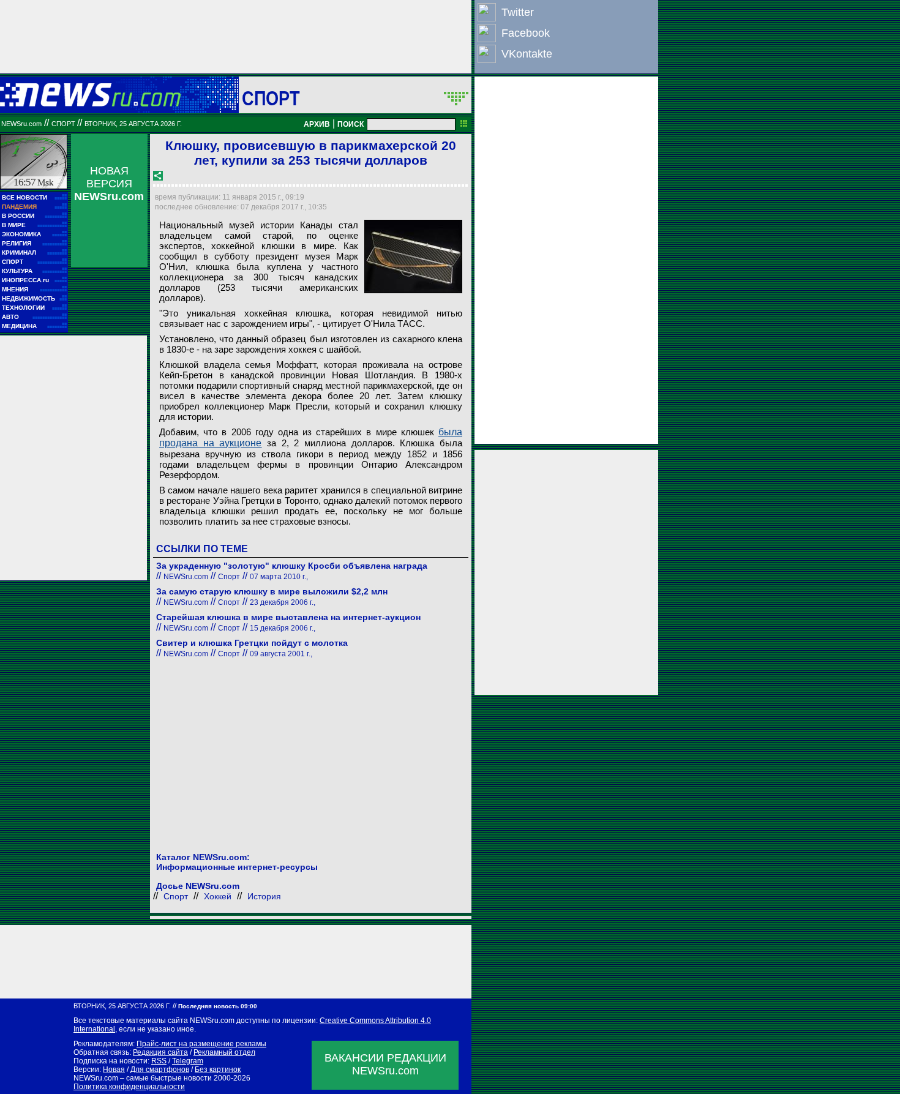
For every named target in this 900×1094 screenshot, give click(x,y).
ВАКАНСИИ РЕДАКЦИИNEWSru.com (385, 1064)
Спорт (271, 98)
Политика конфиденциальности (129, 1086)
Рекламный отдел (224, 1052)
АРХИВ (317, 124)
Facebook (525, 33)
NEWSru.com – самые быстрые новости (142, 1078)
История (264, 896)
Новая (114, 1069)
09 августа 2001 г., (281, 654)
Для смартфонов (159, 1069)
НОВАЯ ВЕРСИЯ (109, 184)
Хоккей (217, 896)
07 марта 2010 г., (279, 576)
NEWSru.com (21, 123)
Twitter (517, 12)
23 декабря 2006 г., (282, 602)
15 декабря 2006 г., (282, 628)
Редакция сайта (160, 1052)
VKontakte (526, 54)
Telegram (187, 1061)
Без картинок (218, 1069)
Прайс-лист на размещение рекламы (201, 1044)
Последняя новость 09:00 (217, 1006)
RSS (159, 1061)
